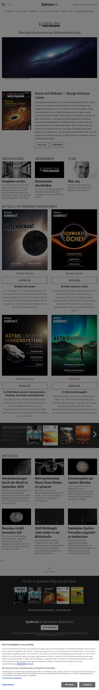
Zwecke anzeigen (8, 684)
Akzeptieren (87, 685)
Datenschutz (21, 664)
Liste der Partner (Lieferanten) (12, 678)
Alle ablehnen (69, 685)
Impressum (30, 664)
